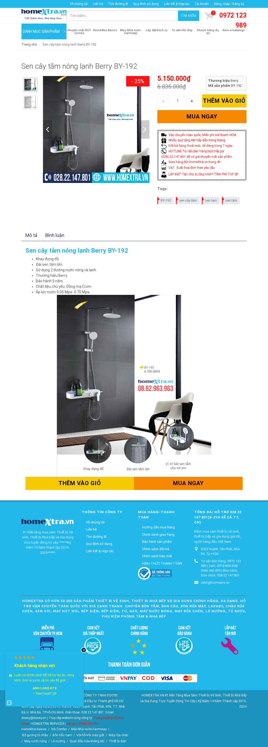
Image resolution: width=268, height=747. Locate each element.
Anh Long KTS (45, 688)
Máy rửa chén (118, 735)
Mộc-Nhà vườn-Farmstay (89, 729)
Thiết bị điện (117, 741)
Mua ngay (202, 116)
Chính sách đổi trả (155, 549)
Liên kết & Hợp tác (176, 4)
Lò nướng (58, 741)
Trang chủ (29, 44)
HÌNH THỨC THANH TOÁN (162, 563)
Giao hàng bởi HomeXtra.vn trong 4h (194, 162)
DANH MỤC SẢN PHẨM (41, 31)
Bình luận (54, 235)
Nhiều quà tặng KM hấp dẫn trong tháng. (197, 140)
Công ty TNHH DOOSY (82, 724)
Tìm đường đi (118, 4)
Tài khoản (201, 4)
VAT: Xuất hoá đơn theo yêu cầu (191, 168)
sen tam (211, 200)
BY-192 (166, 200)
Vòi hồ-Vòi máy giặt (90, 735)
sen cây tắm (188, 200)
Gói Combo (59, 729)
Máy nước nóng (35, 741)
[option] (30, 85)
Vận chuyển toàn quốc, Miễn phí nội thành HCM (202, 135)
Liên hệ (98, 4)
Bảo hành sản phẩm (157, 542)
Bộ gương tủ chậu (35, 735)
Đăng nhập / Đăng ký (229, 4)
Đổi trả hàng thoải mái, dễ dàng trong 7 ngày (200, 146)
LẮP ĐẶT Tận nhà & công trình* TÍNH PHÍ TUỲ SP (203, 174)
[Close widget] (84, 650)
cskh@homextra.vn (215, 582)
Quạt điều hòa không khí (87, 741)
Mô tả (31, 235)
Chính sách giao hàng (158, 535)
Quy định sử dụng (146, 4)
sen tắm (231, 200)
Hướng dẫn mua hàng (158, 527)
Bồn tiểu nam (62, 735)
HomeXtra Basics (34, 729)
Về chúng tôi (79, 4)
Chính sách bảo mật (157, 556)
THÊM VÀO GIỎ (224, 101)
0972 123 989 (233, 20)
